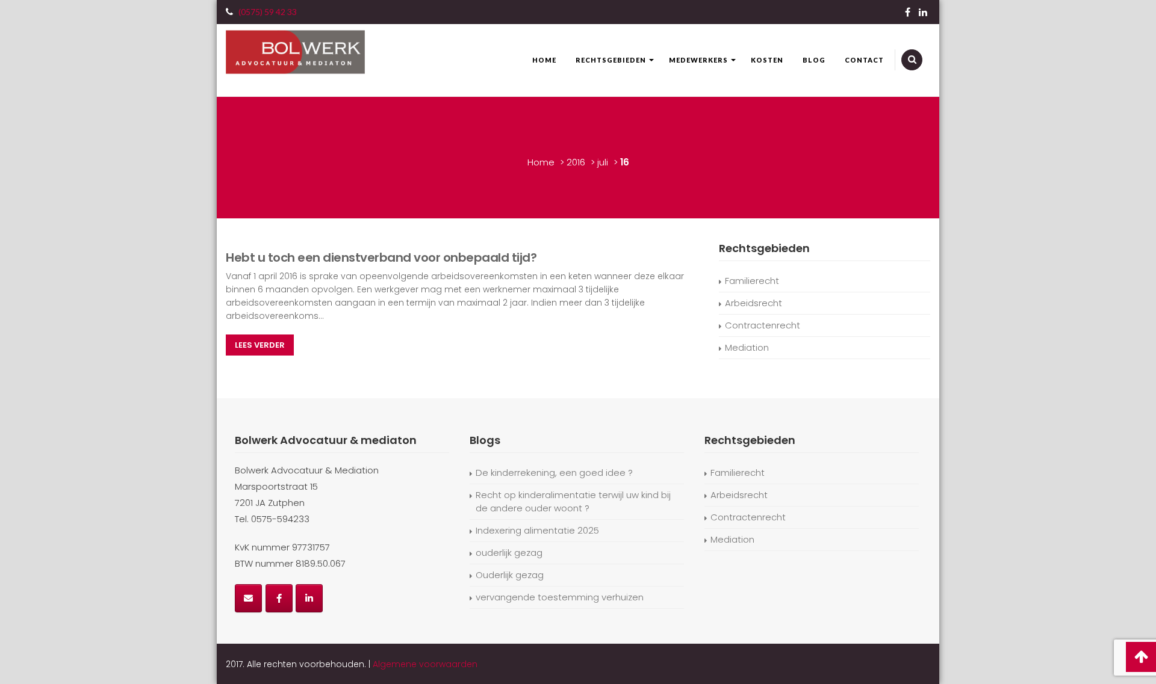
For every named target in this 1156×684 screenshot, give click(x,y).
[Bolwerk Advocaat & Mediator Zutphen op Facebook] (279, 598)
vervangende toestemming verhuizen (560, 597)
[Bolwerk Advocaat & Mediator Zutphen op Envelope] (248, 598)
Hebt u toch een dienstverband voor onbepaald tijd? (381, 257)
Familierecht (752, 280)
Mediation (747, 347)
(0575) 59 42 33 (267, 12)
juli (602, 162)
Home (544, 60)
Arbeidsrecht (753, 303)
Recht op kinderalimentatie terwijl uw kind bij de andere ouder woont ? (573, 501)
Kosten (767, 60)
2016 (576, 162)
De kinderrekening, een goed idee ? (554, 472)
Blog (814, 60)
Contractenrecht (762, 325)
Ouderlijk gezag (510, 574)
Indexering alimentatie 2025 (537, 530)
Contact (864, 60)
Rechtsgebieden (611, 60)
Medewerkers (698, 60)
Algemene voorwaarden (425, 664)
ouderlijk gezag (509, 552)
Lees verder (260, 345)
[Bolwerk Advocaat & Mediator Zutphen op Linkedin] (309, 598)
